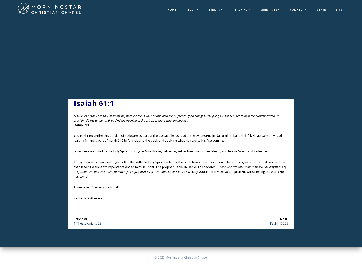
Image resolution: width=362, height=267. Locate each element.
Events (214, 9)
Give (338, 9)
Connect (297, 9)
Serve (321, 9)
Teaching (240, 9)
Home (172, 9)
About (191, 9)
